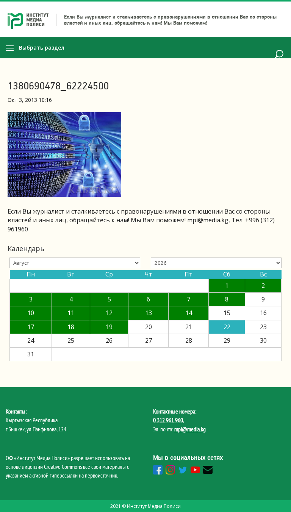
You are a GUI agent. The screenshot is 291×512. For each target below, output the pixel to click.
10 (30, 313)
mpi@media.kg (190, 429)
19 (109, 327)
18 (70, 327)
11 (70, 313)
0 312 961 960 (168, 420)
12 (109, 313)
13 (148, 313)
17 (30, 327)
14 (188, 313)
